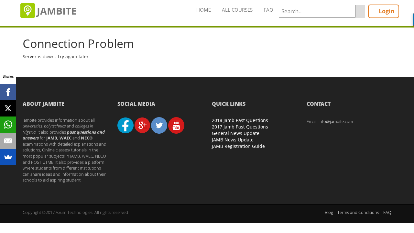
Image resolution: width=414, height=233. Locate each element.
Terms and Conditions (358, 212)
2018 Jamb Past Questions (240, 120)
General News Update (235, 133)
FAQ (268, 9)
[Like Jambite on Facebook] (125, 125)
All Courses (237, 9)
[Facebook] (8, 92)
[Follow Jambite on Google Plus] (142, 125)
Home (203, 9)
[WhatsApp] (8, 124)
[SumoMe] (8, 157)
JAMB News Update (233, 140)
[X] (8, 108)
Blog (329, 212)
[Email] (8, 141)
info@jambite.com (336, 121)
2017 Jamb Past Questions (240, 127)
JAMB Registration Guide (238, 146)
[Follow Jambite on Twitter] (159, 125)
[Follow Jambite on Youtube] (176, 125)
